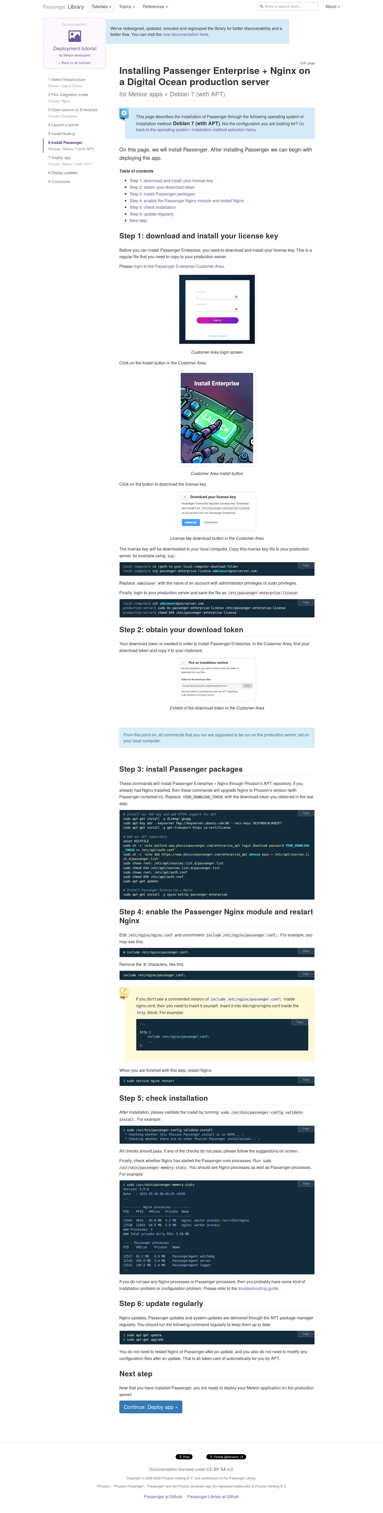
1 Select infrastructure (66, 82)
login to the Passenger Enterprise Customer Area (178, 266)
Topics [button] (125, 6)
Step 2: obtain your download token (162, 187)
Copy (306, 565)
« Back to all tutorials (75, 62)
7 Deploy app (70, 160)
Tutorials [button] (100, 6)
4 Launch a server (63, 124)
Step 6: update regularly (152, 214)
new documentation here (185, 34)
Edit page (307, 62)
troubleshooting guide (258, 1288)
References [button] (154, 6)
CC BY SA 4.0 (220, 1469)
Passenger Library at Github (213, 1496)
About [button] (331, 6)
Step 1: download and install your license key (171, 180)
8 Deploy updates (63, 172)
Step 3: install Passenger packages (162, 194)
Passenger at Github (163, 1496)
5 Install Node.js (61, 133)
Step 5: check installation (153, 207)
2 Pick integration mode (68, 97)
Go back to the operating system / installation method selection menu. (220, 126)
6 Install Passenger (71, 145)
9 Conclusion (59, 181)
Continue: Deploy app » (151, 1406)
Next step (138, 220)
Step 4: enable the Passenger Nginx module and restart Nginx (187, 201)
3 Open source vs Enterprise (72, 112)
